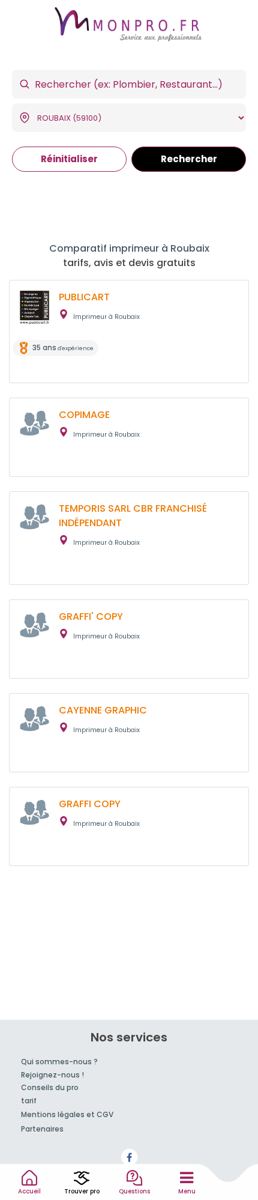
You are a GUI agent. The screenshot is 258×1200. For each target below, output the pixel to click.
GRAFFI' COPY (91, 616)
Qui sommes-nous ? (59, 1061)
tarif (29, 1100)
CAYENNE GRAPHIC (103, 710)
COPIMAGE (84, 415)
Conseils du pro (50, 1087)
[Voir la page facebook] (129, 1157)
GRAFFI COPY (90, 804)
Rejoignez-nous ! (52, 1075)
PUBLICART (84, 297)
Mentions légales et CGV (67, 1114)
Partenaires (42, 1129)
